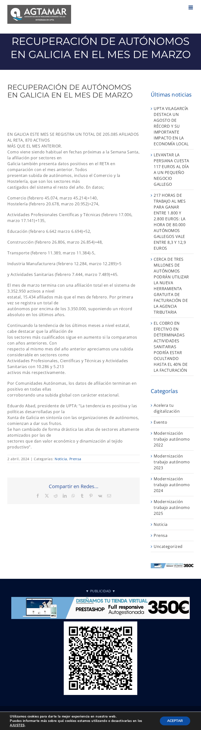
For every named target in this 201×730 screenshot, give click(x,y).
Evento (160, 422)
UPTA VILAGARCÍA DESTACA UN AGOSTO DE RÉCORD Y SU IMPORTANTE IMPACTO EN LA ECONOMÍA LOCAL (171, 126)
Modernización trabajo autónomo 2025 (172, 507)
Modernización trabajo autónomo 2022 (172, 439)
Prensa (75, 459)
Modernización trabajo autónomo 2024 (172, 484)
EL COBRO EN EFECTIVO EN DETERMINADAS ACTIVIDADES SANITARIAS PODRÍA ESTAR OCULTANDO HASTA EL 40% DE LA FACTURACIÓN (171, 347)
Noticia (61, 459)
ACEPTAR (175, 720)
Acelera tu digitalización (167, 408)
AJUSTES (17, 725)
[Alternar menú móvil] (191, 7)
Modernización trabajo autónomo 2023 (172, 461)
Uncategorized (168, 546)
